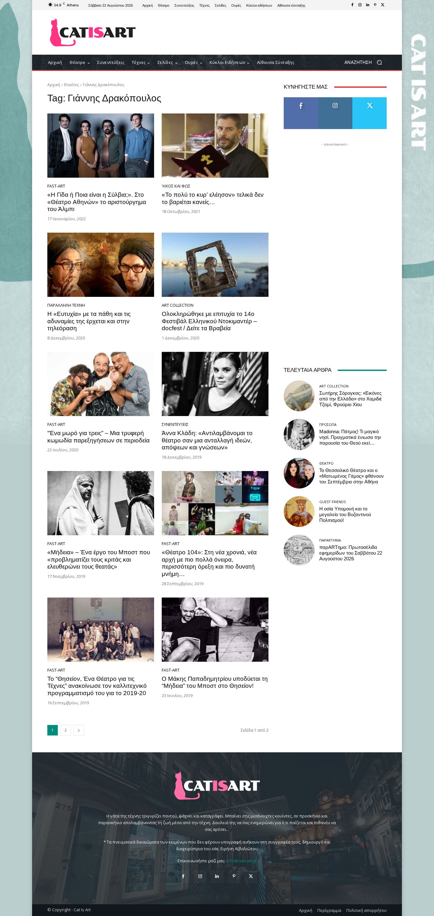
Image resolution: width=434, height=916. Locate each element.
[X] (383, 5)
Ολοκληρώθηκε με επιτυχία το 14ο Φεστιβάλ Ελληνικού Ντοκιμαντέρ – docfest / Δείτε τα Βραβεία (209, 321)
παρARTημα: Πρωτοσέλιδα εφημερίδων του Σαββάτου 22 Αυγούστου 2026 (350, 553)
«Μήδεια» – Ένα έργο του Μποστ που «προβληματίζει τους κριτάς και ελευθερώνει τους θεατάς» (98, 560)
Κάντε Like (301, 99)
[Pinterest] (375, 5)
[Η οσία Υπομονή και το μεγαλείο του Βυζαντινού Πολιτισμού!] (299, 511)
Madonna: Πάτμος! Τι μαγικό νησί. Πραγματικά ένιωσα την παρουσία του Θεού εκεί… (350, 437)
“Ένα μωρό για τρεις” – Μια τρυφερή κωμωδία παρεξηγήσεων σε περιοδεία (98, 436)
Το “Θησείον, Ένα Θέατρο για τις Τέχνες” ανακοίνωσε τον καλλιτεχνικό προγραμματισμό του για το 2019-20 (97, 686)
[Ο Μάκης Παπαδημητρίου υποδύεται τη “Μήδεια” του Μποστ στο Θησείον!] (215, 630)
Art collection (177, 305)
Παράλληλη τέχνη (66, 305)
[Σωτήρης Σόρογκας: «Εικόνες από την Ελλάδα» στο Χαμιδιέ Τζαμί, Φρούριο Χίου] (299, 395)
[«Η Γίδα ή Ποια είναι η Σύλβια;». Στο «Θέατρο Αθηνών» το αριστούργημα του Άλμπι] (100, 145)
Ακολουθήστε (335, 99)
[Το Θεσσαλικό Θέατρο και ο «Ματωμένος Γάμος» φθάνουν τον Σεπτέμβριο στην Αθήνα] (299, 473)
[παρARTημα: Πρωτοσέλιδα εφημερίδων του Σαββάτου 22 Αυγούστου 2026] (299, 550)
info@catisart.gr (241, 861)
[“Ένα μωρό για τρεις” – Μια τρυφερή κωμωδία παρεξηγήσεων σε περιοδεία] (100, 384)
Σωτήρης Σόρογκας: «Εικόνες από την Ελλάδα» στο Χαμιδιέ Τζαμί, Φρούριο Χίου (350, 398)
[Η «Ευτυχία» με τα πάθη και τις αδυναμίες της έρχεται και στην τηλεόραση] (100, 265)
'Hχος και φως (176, 186)
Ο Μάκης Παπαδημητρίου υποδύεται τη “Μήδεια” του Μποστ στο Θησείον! (215, 682)
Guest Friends (332, 501)
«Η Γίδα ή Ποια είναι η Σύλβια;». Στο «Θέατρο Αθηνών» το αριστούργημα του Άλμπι (96, 202)
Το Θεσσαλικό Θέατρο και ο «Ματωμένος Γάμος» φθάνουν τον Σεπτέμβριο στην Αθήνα (351, 476)
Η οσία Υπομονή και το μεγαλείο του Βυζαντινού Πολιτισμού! (345, 514)
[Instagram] (360, 5)
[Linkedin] (367, 5)
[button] (365, 62)
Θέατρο (326, 463)
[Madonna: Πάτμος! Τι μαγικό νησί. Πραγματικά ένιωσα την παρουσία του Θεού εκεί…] (299, 434)
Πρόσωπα (327, 424)
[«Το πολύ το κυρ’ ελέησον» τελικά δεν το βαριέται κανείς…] (215, 145)
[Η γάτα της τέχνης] (93, 32)
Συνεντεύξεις (175, 424)
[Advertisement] (269, 32)
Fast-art (56, 186)
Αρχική (53, 84)
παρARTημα (330, 540)
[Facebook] (352, 5)
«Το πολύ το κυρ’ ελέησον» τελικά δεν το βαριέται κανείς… (213, 198)
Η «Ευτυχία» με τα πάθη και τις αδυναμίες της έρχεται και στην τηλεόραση (89, 321)
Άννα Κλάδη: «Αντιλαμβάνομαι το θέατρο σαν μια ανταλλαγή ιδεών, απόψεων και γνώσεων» (207, 440)
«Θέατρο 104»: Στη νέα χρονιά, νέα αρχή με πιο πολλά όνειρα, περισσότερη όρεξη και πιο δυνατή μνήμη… (209, 563)
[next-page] (78, 730)
